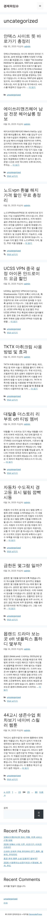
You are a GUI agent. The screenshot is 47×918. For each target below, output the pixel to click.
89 (36, 792)
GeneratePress (35, 914)
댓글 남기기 (12, 176)
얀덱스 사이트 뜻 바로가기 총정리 (22, 38)
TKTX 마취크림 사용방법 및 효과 (23, 349)
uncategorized (14, 95)
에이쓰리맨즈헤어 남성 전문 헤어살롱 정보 (23, 113)
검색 (6, 808)
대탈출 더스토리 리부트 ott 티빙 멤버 (22, 416)
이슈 (6, 903)
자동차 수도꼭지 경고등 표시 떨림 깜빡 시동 (22, 492)
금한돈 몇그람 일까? (23, 565)
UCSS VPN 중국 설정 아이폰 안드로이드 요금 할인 (22, 273)
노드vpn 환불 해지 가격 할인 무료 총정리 (22, 195)
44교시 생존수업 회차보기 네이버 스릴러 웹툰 (22, 720)
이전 (7, 792)
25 (28, 792)
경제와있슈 (11, 6)
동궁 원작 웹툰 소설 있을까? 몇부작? (20, 858)
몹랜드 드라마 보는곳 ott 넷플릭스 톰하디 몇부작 (23, 638)
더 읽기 (32, 87)
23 (19, 792)
